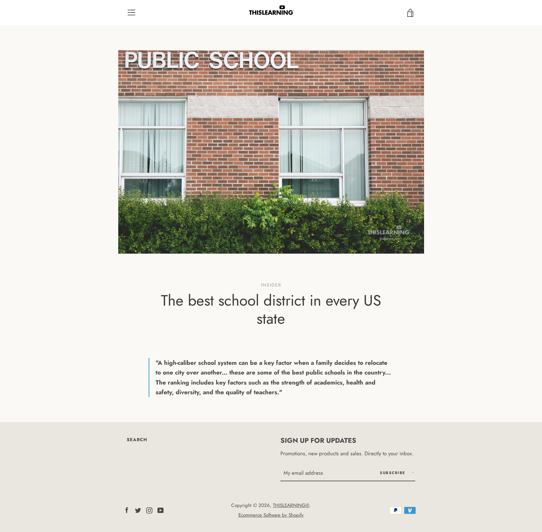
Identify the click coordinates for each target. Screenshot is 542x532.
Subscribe (393, 473)
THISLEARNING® (291, 505)
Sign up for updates (318, 440)
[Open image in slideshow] (271, 152)
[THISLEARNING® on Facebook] (127, 509)
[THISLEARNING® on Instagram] (149, 509)
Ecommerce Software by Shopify (271, 515)
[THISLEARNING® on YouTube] (160, 509)
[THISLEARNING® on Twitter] (138, 509)
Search (137, 439)
